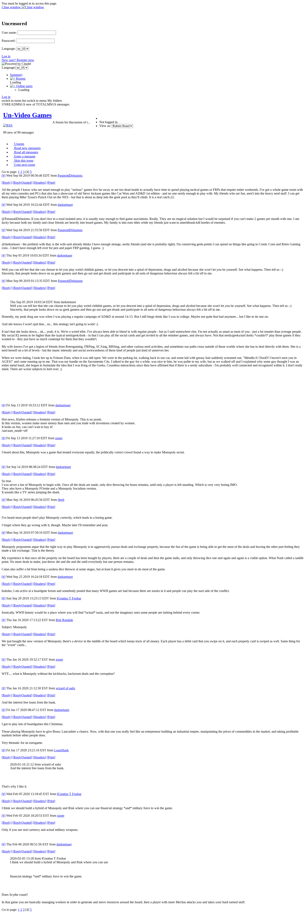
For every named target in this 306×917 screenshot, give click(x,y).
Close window (12, 7)
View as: (105, 126)
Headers (39, 182)
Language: (9, 48)
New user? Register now (18, 60)
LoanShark (61, 750)
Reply (7, 182)
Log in (6, 56)
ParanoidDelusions (70, 175)
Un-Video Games (27, 115)
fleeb (61, 499)
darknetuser (65, 204)
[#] (3, 175)
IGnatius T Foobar (69, 598)
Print (51, 182)
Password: (8, 40)
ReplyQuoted (22, 182)
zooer (58, 438)
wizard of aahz (65, 688)
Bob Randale (64, 620)
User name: (9, 32)
